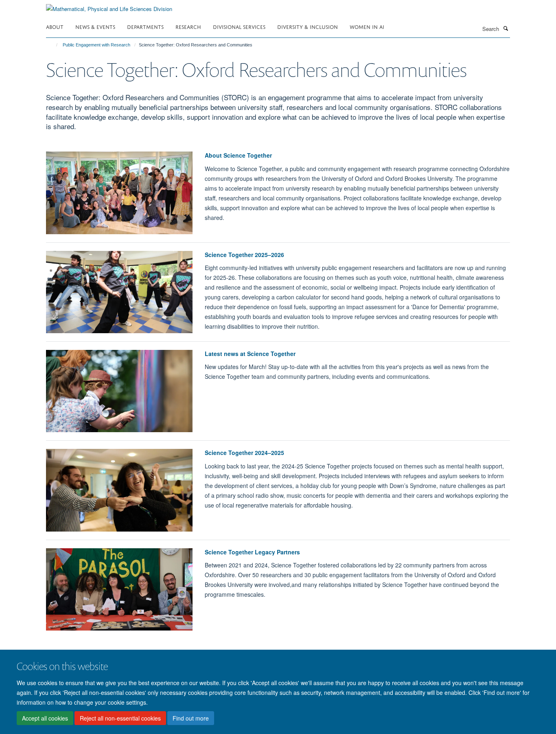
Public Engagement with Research (96, 44)
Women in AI (367, 26)
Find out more (191, 718)
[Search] (505, 28)
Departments (145, 26)
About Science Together (238, 155)
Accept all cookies (45, 718)
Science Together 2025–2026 (244, 255)
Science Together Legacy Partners (252, 552)
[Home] (53, 44)
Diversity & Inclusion (307, 26)
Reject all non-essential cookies (120, 718)
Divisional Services (239, 26)
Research (188, 26)
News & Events (95, 26)
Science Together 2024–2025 (244, 452)
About (54, 26)
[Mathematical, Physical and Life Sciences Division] (109, 6)
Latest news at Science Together (250, 353)
